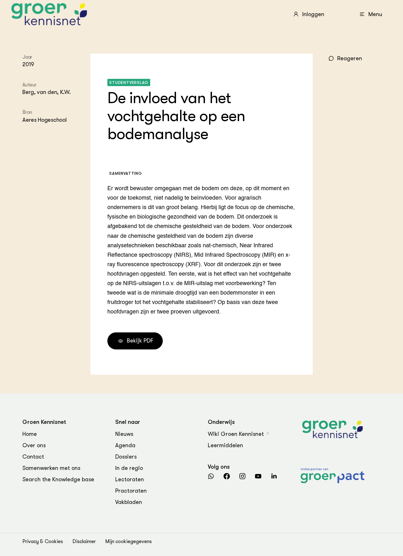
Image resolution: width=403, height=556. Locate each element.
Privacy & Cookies (42, 541)
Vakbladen (128, 502)
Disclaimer (84, 541)
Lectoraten (129, 479)
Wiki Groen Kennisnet (236, 434)
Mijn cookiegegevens (128, 541)
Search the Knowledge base (58, 479)
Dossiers (126, 457)
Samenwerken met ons (51, 468)
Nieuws (124, 434)
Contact (33, 457)
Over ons (34, 445)
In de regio (129, 468)
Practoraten (131, 491)
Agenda (125, 445)
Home (29, 434)
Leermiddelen (225, 445)
